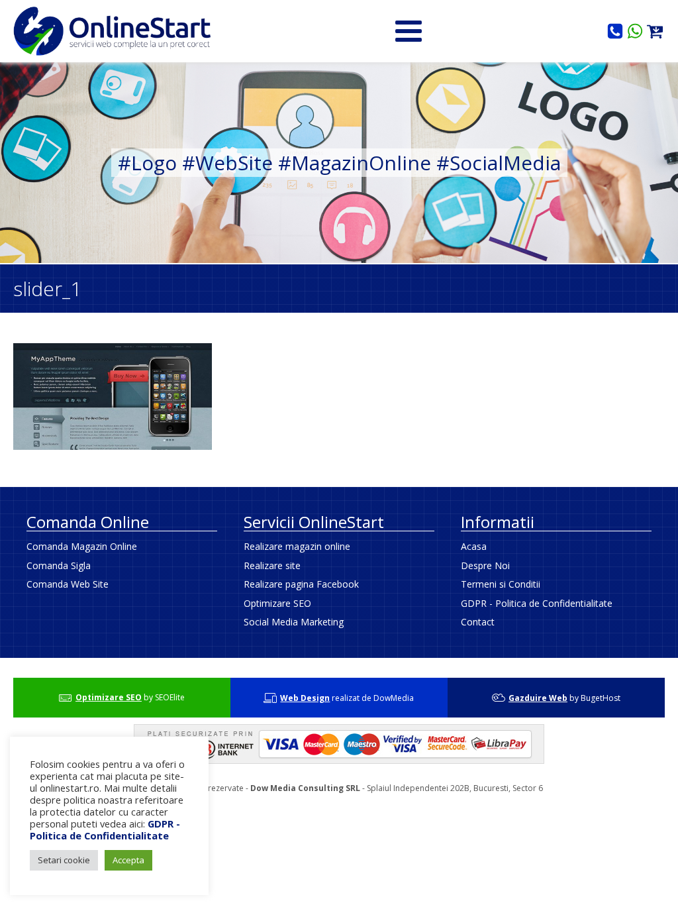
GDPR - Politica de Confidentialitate (536, 603)
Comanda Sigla (58, 565)
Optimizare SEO (277, 603)
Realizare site (272, 565)
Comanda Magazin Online (81, 546)
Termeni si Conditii (500, 584)
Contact (478, 621)
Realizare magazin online (297, 546)
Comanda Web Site (67, 584)
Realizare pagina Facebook (301, 584)
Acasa (474, 546)
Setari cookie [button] (64, 860)
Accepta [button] (128, 860)
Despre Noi (485, 565)
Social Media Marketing (294, 621)
